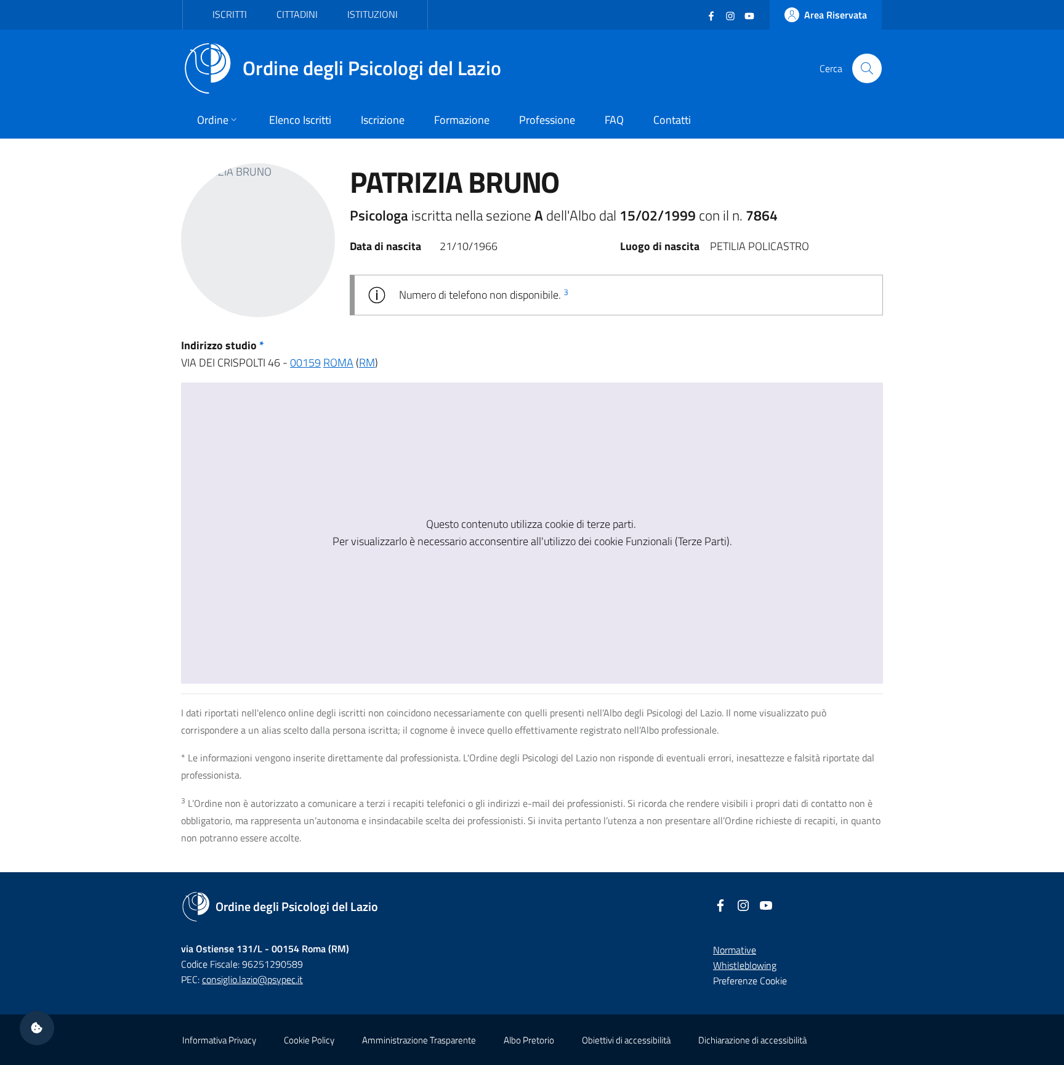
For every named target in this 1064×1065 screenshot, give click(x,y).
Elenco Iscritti (300, 119)
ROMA (338, 362)
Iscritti (229, 14)
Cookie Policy (309, 1040)
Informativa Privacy (219, 1040)
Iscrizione (383, 119)
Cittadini (297, 14)
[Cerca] (867, 68)
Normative (734, 949)
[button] (37, 1028)
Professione (547, 119)
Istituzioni (372, 14)
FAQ (614, 119)
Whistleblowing (744, 965)
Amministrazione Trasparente (419, 1040)
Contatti (672, 119)
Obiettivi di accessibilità (626, 1040)
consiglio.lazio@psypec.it (252, 979)
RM (367, 362)
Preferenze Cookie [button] (750, 980)
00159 (305, 362)
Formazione (462, 119)
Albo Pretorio (529, 1040)
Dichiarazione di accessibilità (752, 1040)
